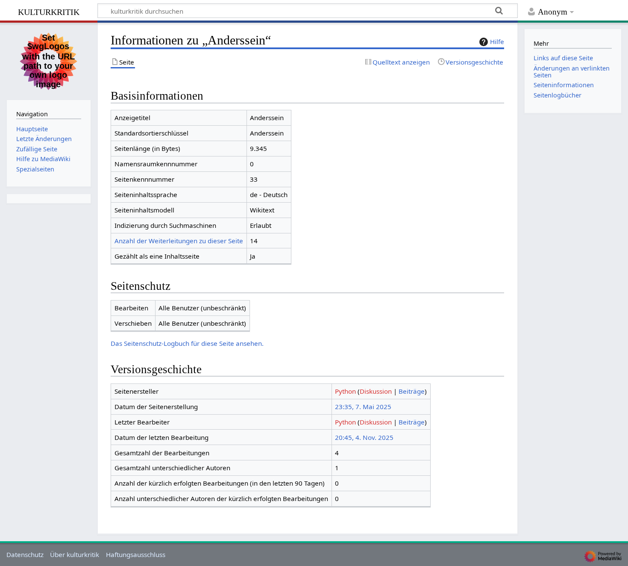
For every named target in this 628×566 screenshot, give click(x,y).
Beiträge (412, 391)
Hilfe (497, 41)
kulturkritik (48, 11)
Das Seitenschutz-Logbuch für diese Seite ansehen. (187, 343)
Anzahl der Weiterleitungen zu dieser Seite (178, 240)
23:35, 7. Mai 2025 (363, 406)
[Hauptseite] (48, 60)
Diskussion (376, 391)
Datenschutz (25, 554)
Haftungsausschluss (135, 554)
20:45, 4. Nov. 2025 (364, 437)
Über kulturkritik (74, 554)
